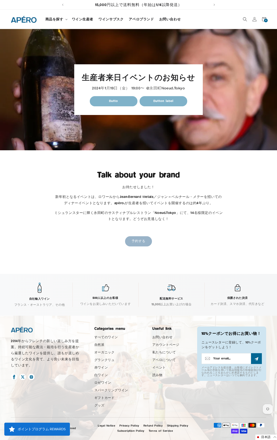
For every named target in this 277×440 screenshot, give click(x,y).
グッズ (99, 405)
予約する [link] (138, 241)
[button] (56, 19)
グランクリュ (104, 360)
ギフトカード (104, 398)
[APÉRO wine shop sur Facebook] (14, 377)
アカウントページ (165, 344)
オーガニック (104, 352)
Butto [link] (113, 101)
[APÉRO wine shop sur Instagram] (31, 377)
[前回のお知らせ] (63, 5)
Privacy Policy (129, 425)
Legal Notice (106, 425)
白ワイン (101, 375)
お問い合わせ (162, 337)
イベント (159, 367)
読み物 (157, 375)
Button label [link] (163, 101)
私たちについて (164, 352)
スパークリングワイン (111, 390)
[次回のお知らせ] (214, 5)
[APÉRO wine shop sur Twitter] (22, 377)
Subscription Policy (130, 430)
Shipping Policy (177, 425)
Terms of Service (161, 430)
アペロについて (164, 360)
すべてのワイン (106, 337)
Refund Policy (153, 425)
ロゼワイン (102, 382)
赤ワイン (101, 367)
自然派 (99, 344)
